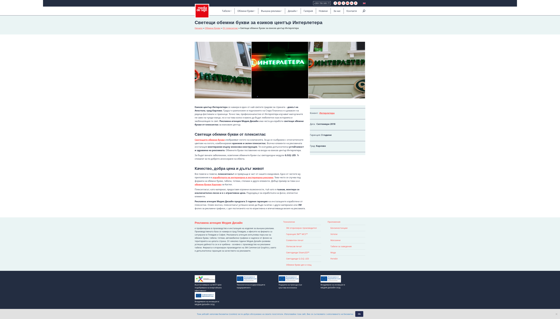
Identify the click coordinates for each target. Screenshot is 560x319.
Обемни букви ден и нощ (299, 264)
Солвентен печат (294, 240)
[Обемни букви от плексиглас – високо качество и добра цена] (336, 70)
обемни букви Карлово (208, 184)
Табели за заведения (341, 246)
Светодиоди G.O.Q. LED (297, 258)
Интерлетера (327, 113)
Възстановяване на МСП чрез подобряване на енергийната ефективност (208, 287)
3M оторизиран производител (301, 228)
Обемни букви (212, 28)
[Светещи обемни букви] (280, 70)
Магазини (335, 240)
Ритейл (334, 258)
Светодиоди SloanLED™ (297, 252)
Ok (359, 314)
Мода (333, 252)
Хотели (333, 234)
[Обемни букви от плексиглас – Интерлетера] (223, 70)
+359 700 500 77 (322, 3)
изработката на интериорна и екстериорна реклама (242, 177)
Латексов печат (294, 246)
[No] (556, 314)
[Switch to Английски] (364, 3)
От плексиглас (230, 28)
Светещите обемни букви (210, 139)
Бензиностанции (339, 228)
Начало (199, 28)
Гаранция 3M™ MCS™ (297, 234)
